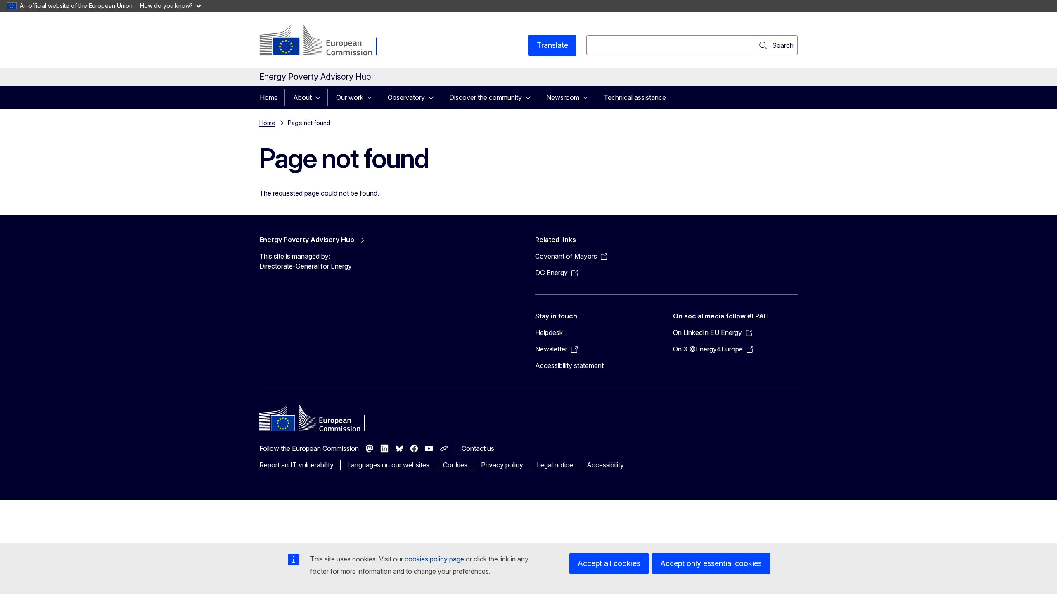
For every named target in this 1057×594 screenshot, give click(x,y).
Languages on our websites (388, 465)
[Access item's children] (320, 97)
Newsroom (562, 97)
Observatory (406, 97)
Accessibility (605, 465)
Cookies (455, 465)
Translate (552, 45)
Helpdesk (549, 332)
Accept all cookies (609, 563)
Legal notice (555, 465)
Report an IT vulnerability (296, 465)
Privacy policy (502, 465)
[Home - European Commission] (326, 41)
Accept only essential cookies (711, 563)
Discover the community (485, 97)
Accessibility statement (569, 365)
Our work (349, 97)
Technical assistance (635, 97)
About (302, 97)
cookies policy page (434, 559)
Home (269, 97)
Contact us (478, 448)
